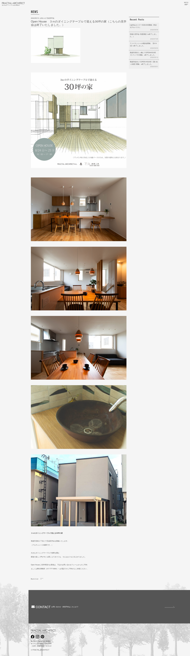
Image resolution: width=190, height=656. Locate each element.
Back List (34, 579)
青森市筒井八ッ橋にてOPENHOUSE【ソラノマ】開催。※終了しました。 (144, 54)
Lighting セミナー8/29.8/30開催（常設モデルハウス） (144, 27)
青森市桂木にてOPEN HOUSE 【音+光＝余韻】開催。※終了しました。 (144, 64)
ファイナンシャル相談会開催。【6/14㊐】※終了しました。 (144, 45)
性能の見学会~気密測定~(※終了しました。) (144, 36)
